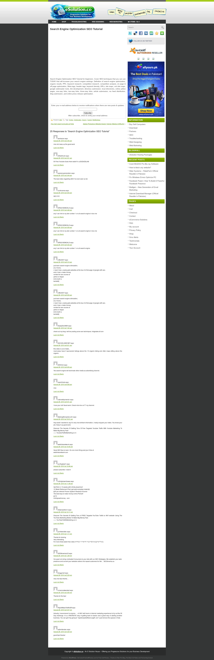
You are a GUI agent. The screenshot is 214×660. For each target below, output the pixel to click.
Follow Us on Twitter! (143, 41)
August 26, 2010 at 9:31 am (63, 402)
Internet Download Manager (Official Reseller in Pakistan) (143, 195)
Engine (71, 120)
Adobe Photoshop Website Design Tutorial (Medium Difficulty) (103, 124)
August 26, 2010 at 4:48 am (63, 210)
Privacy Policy (135, 230)
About (131, 205)
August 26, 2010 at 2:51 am (63, 158)
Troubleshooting (78, 22)
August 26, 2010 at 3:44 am (63, 175)
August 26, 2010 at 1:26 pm (63, 555)
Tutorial (89, 120)
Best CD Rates (133, 658)
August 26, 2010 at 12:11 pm (63, 512)
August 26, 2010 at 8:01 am (63, 345)
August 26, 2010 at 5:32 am (63, 245)
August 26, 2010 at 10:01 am (63, 419)
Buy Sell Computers (137, 124)
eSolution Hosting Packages (140, 154)
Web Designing (98, 22)
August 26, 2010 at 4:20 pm (63, 632)
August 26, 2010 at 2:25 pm (63, 575)
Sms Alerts (133, 237)
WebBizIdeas (96, 120)
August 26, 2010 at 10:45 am (63, 446)
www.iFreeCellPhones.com (88, 658)
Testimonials (134, 240)
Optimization (77, 120)
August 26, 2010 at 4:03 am (63, 193)
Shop (64, 22)
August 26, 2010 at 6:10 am (63, 262)
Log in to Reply (59, 148)
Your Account (134, 247)
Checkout (133, 212)
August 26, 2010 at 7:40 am (63, 328)
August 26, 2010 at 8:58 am (63, 384)
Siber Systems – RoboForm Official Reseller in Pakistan (143, 172)
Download (133, 127)
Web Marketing (115, 22)
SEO (60, 120)
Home (54, 22)
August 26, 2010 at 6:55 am (63, 295)
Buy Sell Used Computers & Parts (62, 124)
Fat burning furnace (147, 658)
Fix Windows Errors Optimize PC (142, 177)
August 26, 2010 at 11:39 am (63, 483)
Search (84, 120)
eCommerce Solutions (138, 219)
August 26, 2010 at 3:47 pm (63, 610)
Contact (132, 216)
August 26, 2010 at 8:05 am (63, 367)
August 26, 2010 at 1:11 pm (63, 534)
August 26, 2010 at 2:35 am (63, 141)
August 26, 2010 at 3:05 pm (63, 592)
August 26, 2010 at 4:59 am (63, 227)
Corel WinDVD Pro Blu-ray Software (143, 163)
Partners (132, 131)
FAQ (131, 223)
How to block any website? (140, 167)
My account (134, 226)
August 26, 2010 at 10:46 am (63, 466)
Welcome (133, 244)
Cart (131, 209)
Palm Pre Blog (121, 658)
